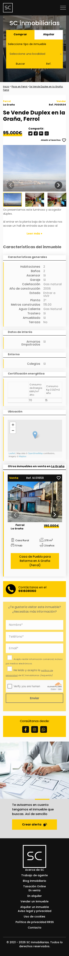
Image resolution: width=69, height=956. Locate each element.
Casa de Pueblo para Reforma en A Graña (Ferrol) (35, 561)
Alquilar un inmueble (34, 907)
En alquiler (34, 896)
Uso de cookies (34, 916)
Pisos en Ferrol (20, 86)
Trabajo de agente (34, 875)
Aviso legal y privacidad (34, 911)
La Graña (57, 466)
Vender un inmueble (34, 901)
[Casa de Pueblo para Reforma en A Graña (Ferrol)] (35, 502)
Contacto (34, 927)
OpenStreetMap (35, 453)
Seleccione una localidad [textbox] (27, 54)
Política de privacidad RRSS (35, 922)
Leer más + (34, 233)
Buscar (20, 64)
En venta (34, 890)
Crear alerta (31, 824)
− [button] (13, 430)
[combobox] (34, 54)
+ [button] (13, 424)
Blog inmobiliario (34, 881)
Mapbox (22, 456)
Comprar (20, 34)
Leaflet (12, 453)
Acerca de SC (34, 870)
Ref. (48, 64)
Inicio (6, 86)
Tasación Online (34, 886)
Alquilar (48, 34)
